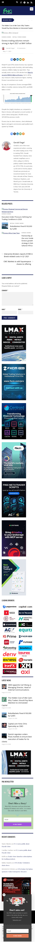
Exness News (6, 37)
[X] (14, 59)
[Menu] (3, 2)
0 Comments (21, 48)
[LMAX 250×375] (14, 360)
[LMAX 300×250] (16, 773)
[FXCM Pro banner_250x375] (14, 399)
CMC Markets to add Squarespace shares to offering (18, 262)
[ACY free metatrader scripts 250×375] (14, 517)
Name (4, 309)
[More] (23, 59)
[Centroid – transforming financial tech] (14, 439)
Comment (5, 290)
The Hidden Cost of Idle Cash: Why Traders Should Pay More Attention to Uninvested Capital (17, 701)
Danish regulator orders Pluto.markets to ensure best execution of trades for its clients (17, 738)
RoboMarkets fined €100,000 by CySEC (19, 714)
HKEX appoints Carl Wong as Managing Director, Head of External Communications (19, 687)
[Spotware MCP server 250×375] (14, 556)
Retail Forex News (19, 37)
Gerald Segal (10, 48)
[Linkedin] (17, 59)
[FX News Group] (7, 14)
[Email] (20, 59)
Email (20, 309)
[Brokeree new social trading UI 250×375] (14, 595)
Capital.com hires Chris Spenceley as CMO (17, 725)
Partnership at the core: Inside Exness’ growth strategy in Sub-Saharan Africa (27, 241)
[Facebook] (11, 59)
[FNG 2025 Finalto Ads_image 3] (14, 478)
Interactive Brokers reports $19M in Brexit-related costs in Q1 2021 (17, 255)
